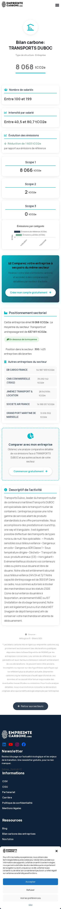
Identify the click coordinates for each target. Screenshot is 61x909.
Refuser (30, 889)
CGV (5, 781)
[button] (56, 850)
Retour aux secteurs (32, 706)
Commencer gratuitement (29, 471)
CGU (30, 904)
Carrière (7, 797)
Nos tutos (7, 839)
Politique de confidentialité (17, 803)
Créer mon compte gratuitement (29, 292)
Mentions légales (11, 808)
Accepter (30, 881)
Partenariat (8, 792)
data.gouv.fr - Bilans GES (30, 638)
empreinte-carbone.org (48, 644)
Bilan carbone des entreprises (19, 833)
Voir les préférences (30, 898)
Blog (4, 828)
